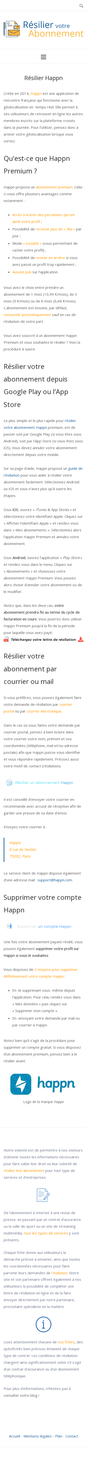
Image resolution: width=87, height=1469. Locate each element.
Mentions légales (37, 1436)
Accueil (14, 1436)
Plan (58, 1436)
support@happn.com (54, 879)
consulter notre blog (20, 1395)
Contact (71, 1436)
